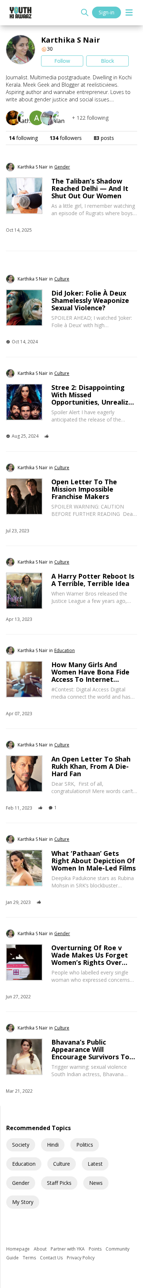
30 (50, 48)
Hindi (53, 1144)
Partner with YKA (68, 1249)
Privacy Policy (81, 1258)
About (41, 1249)
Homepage (18, 1249)
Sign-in (106, 12)
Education (24, 1163)
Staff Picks (59, 1182)
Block (107, 60)
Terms (30, 1258)
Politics (84, 1144)
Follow (62, 60)
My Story (22, 1201)
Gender (20, 1182)
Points (96, 1249)
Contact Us (52, 1258)
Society (20, 1144)
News (96, 1182)
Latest (95, 1163)
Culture (61, 1163)
